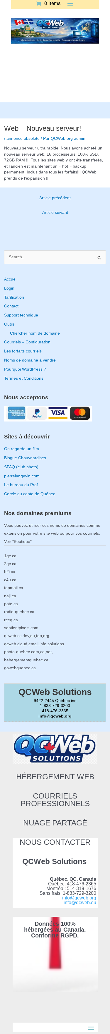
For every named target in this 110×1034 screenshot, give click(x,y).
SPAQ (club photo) (21, 467)
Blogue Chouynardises (25, 458)
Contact (11, 306)
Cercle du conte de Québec (29, 494)
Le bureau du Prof (21, 485)
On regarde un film (21, 449)
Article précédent (55, 198)
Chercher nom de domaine (35, 333)
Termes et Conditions (23, 378)
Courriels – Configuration (27, 342)
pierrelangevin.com (22, 476)
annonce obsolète (23, 138)
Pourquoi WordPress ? (25, 369)
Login (9, 288)
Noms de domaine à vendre (30, 360)
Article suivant (55, 212)
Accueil (10, 279)
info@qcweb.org (79, 897)
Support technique (21, 315)
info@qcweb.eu (80, 902)
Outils (9, 324)
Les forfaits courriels (23, 351)
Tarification (14, 297)
